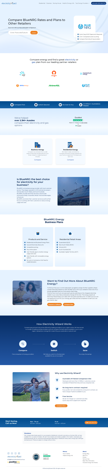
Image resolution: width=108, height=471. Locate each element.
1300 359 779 (91, 422)
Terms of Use (86, 459)
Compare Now (68, 304)
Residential (42, 3)
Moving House (57, 3)
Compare (37, 160)
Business (49, 3)
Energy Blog (86, 453)
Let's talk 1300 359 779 (98, 3)
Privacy (84, 457)
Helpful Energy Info (68, 3)
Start (34, 33)
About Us (85, 455)
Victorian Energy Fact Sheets (90, 462)
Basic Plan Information (88, 460)
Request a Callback (54, 304)
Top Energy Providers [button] (81, 3)
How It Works (66, 453)
